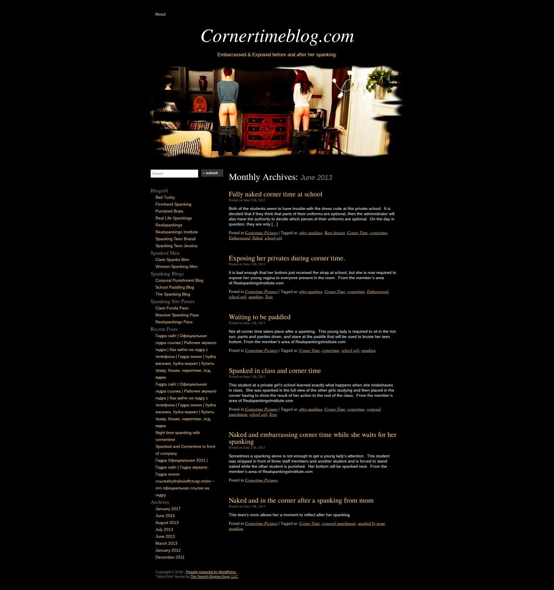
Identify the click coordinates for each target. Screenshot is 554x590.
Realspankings (169, 225)
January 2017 (168, 508)
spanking (255, 296)
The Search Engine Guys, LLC (214, 577)
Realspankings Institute (177, 232)
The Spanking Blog (173, 294)
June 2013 (165, 536)
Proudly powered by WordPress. (211, 572)
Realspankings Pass (174, 322)
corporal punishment (338, 523)
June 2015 (165, 515)
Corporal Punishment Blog (179, 280)
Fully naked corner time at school (276, 193)
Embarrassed (239, 237)
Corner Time (357, 232)
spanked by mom (371, 523)
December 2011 (170, 557)
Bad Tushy (165, 197)
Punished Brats (169, 211)
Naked (257, 237)
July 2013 (164, 529)
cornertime (378, 232)
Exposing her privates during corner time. (287, 257)
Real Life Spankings (174, 218)
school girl (273, 237)
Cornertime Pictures (261, 232)
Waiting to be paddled (260, 316)
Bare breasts (335, 232)
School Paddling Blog (175, 287)
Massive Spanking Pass (177, 315)
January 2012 (168, 550)
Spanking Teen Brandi (176, 238)
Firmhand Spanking (173, 204)
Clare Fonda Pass (172, 308)
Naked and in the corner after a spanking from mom (301, 500)
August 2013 (167, 522)
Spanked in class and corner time (275, 370)
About (160, 14)
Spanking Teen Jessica (176, 245)
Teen (269, 296)
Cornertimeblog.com (277, 34)
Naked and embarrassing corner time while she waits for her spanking (312, 438)
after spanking (310, 232)
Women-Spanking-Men (177, 266)
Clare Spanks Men (172, 259)
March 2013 (166, 543)
